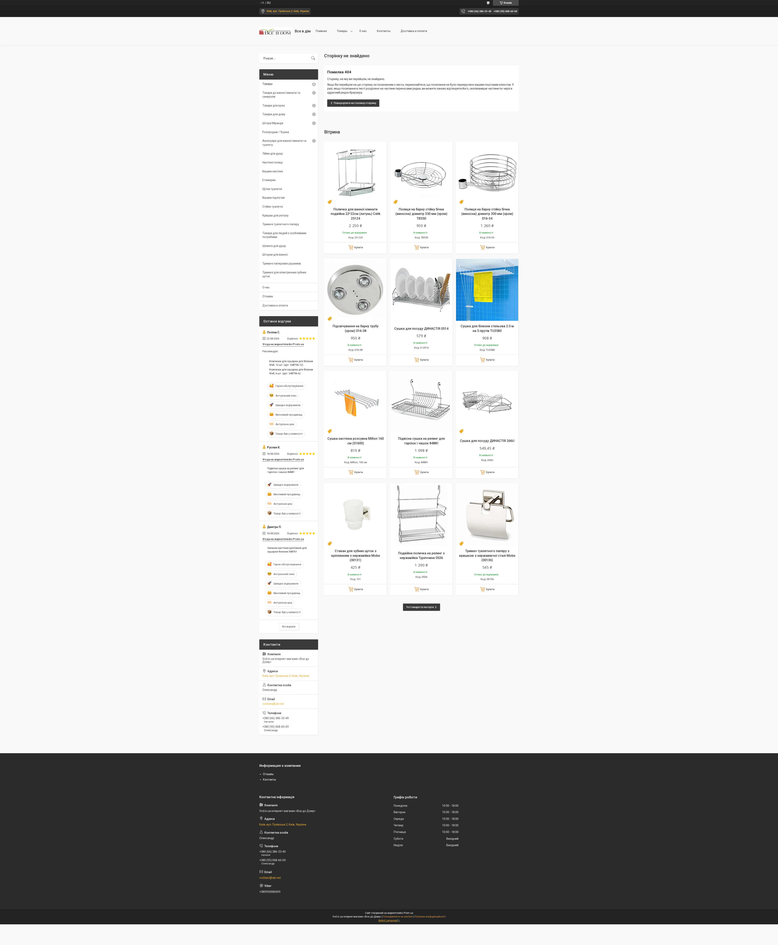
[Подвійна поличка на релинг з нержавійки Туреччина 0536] (421, 514)
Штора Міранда (272, 123)
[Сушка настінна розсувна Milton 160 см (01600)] (355, 402)
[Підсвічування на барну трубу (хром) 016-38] (355, 289)
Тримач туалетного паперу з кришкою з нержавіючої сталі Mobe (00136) (487, 555)
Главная (321, 31)
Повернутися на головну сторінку (355, 103)
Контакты (383, 31)
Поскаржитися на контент (398, 916)
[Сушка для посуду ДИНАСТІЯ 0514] (421, 289)
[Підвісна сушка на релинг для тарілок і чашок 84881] (421, 402)
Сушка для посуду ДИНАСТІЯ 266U (487, 441)
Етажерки (269, 180)
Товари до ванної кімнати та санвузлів (281, 94)
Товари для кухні (273, 105)
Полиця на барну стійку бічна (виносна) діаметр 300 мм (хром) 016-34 (487, 213)
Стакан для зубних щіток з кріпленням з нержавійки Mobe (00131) (355, 555)
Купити (358, 247)
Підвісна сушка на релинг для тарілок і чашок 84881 (421, 441)
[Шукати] (313, 58)
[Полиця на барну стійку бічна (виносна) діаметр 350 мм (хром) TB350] (421, 173)
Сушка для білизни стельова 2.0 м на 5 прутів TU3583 (487, 328)
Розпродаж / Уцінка (275, 132)
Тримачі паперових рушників (281, 263)
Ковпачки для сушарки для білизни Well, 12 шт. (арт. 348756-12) (291, 363)
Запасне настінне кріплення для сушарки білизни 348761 (287, 549)
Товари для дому (273, 114)
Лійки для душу (272, 153)
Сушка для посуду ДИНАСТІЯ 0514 (421, 329)
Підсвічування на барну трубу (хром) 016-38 (355, 328)
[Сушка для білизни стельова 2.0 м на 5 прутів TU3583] (487, 289)
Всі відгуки (288, 626)
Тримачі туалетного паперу (280, 224)
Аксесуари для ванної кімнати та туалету (284, 142)
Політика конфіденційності (430, 916)
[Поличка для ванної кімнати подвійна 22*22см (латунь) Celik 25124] (355, 173)
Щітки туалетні (272, 189)
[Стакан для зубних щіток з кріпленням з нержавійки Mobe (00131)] (355, 514)
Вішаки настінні (272, 171)
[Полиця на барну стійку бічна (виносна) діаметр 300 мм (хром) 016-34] (487, 173)
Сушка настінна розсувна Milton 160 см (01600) (355, 441)
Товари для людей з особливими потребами (284, 235)
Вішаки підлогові (273, 197)
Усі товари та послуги (420, 607)
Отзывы (267, 296)
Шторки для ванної (275, 254)
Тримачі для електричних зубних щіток (284, 274)
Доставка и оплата (414, 31)
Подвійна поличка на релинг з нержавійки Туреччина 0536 (421, 555)
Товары (342, 31)
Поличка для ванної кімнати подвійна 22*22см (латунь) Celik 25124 (355, 213)
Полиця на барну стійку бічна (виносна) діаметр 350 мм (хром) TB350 (421, 213)
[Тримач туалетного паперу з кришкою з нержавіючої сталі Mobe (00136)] (487, 514)
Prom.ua (408, 913)
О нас (363, 31)
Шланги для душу (274, 245)
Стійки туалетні (272, 206)
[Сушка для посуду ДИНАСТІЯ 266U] (487, 402)
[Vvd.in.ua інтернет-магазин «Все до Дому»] (275, 31)
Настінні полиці (272, 162)
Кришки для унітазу (275, 215)
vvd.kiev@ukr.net (273, 703)
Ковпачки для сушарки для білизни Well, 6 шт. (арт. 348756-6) (291, 371)
